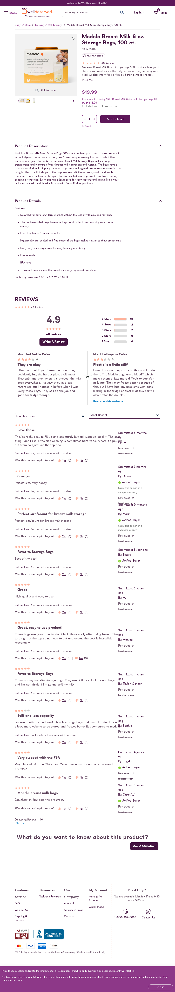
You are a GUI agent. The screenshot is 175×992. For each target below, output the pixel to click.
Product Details (28, 201)
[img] (122, 64)
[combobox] (94, 12)
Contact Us (21, 910)
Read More (88, 80)
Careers (69, 916)
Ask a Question (144, 846)
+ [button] (94, 119)
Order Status (96, 907)
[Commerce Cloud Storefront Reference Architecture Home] (38, 12)
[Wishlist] (71, 39)
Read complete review (106, 401)
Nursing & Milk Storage (48, 25)
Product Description (31, 146)
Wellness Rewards (50, 897)
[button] (160, 12)
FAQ (17, 903)
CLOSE (160, 987)
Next (74, 101)
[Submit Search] (122, 12)
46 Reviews (108, 63)
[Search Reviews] (83, 416)
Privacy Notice (126, 970)
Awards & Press (73, 910)
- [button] (84, 119)
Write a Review (54, 342)
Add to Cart (115, 119)
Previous (18, 101)
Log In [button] (139, 13)
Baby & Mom (23, 25)
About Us (69, 903)
